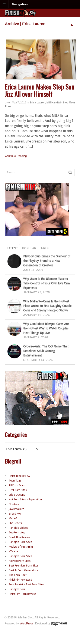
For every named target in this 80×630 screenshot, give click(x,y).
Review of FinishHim (21, 546)
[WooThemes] (59, 623)
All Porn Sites (17, 485)
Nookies (14, 504)
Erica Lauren (37, 102)
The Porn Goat (17, 575)
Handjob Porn (17, 589)
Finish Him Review (19, 475)
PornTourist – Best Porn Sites (26, 584)
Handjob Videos (18, 527)
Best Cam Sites (18, 490)
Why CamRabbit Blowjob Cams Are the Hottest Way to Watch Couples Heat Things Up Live (46, 328)
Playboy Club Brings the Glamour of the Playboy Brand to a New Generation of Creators (46, 260)
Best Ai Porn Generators (23, 570)
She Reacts (15, 523)
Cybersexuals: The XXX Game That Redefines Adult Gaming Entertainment (45, 351)
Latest (12, 248)
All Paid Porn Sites (20, 560)
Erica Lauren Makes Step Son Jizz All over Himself (39, 90)
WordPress (26, 623)
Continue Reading (16, 156)
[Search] (70, 172)
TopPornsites (17, 532)
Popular (29, 248)
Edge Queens (17, 494)
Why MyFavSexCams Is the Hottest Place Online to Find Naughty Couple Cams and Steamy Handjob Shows (47, 306)
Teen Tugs (15, 480)
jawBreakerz (16, 508)
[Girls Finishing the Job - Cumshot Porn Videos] (40, 15)
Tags (44, 248)
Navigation (20, 4)
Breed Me (15, 513)
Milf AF (13, 518)
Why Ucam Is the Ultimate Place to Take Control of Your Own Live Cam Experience (46, 283)
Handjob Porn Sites (20, 542)
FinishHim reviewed (20, 579)
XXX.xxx (13, 551)
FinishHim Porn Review (22, 593)
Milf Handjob (54, 102)
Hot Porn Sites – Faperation (25, 499)
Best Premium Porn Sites (23, 565)
